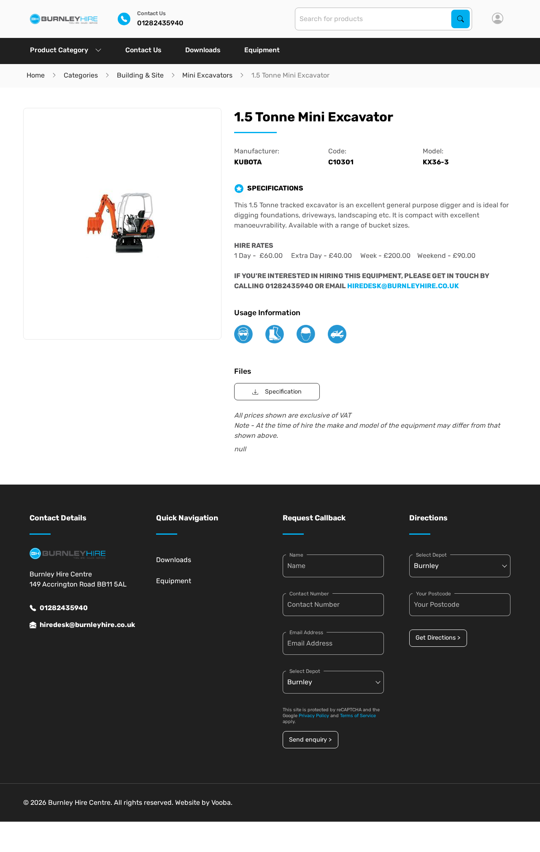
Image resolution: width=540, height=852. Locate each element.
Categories (81, 75)
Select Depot (304, 671)
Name (296, 555)
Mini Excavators (207, 75)
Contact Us (143, 50)
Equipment (262, 50)
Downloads (203, 50)
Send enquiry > (310, 739)
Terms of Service (358, 715)
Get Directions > (438, 637)
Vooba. (221, 802)
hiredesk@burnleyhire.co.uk (85, 625)
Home (36, 75)
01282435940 (64, 608)
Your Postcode (433, 594)
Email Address (306, 632)
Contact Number (309, 594)
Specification (283, 391)
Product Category (59, 50)
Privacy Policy (314, 715)
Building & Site (140, 75)
